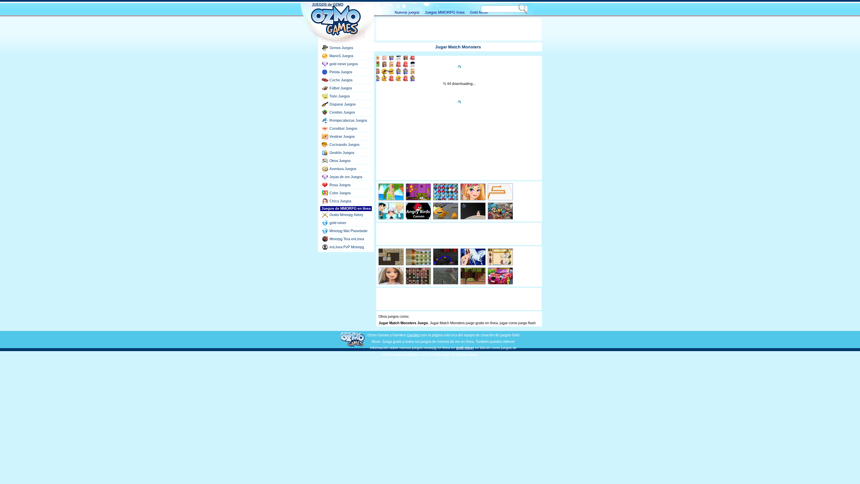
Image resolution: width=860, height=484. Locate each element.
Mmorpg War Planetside (348, 231)
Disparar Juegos (342, 104)
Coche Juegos (341, 80)
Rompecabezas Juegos (348, 120)
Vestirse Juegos (342, 136)
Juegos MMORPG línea (444, 12)
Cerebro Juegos (342, 112)
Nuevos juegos (407, 12)
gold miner (337, 223)
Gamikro (413, 335)
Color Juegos (340, 193)
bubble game (466, 354)
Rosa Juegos (339, 185)
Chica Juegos (340, 201)
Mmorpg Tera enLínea (346, 239)
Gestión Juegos (341, 153)
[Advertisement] (458, 29)
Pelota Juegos (340, 72)
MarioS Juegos (341, 56)
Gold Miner (479, 12)
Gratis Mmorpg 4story (346, 215)
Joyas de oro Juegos (345, 177)
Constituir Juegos (343, 128)
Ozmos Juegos (341, 48)
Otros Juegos (339, 161)
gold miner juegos (343, 64)
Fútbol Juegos (340, 88)
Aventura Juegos (342, 169)
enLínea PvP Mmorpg (346, 247)
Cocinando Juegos (344, 145)
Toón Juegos (339, 96)
